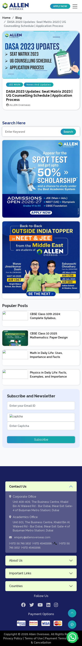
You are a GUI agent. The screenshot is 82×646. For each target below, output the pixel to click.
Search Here (14, 123)
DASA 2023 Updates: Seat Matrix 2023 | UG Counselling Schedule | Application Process (39, 95)
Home (6, 17)
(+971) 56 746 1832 (20, 543)
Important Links (20, 573)
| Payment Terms (55, 638)
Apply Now (60, 6)
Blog (18, 17)
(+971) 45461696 (42, 543)
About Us (16, 560)
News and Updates (39, 84)
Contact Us (18, 486)
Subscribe (41, 439)
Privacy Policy (13, 638)
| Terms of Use (33, 638)
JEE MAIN (14, 84)
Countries (16, 586)
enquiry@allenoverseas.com (31, 537)
